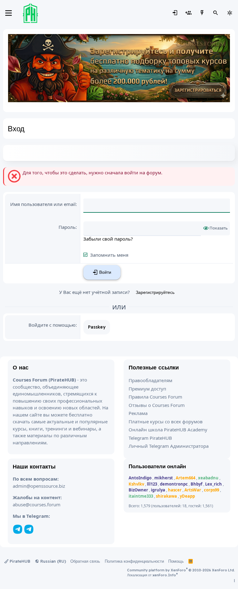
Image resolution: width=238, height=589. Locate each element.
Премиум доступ (147, 389)
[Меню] (8, 13)
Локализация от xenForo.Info (152, 575)
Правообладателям (150, 380)
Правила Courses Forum (155, 397)
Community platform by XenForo (181, 570)
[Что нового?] (202, 13)
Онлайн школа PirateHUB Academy (168, 429)
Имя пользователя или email (43, 204)
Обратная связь (85, 561)
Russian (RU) (52, 561)
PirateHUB (19, 561)
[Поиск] (216, 13)
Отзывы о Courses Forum (157, 405)
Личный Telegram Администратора (169, 446)
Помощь (176, 561)
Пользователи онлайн (157, 466)
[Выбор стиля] (230, 13)
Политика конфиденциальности (134, 561)
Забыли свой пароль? (108, 239)
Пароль (67, 227)
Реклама (138, 413)
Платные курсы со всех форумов (166, 421)
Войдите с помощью (52, 325)
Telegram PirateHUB (150, 438)
